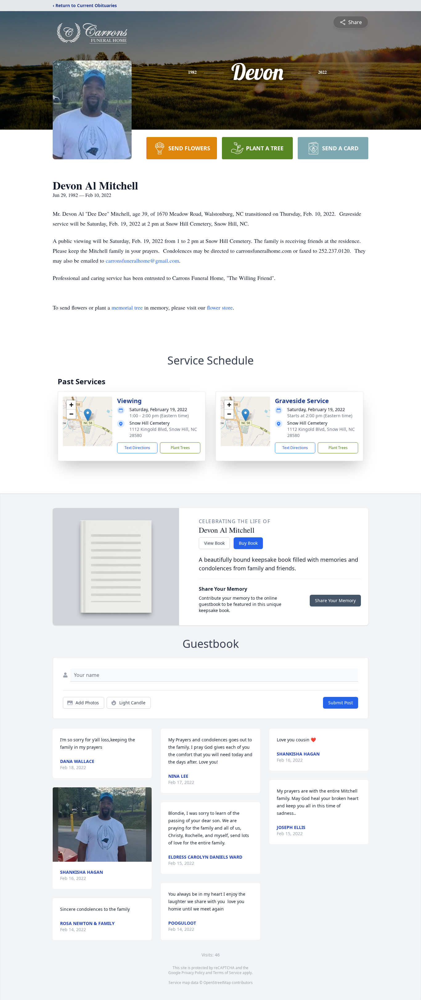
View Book (214, 543)
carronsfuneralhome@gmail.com (142, 260)
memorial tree (127, 307)
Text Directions (137, 447)
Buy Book (248, 543)
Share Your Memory (335, 600)
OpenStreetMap (217, 982)
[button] (88, 415)
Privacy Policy (193, 972)
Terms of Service (227, 972)
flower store (220, 307)
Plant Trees (180, 447)
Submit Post (340, 703)
